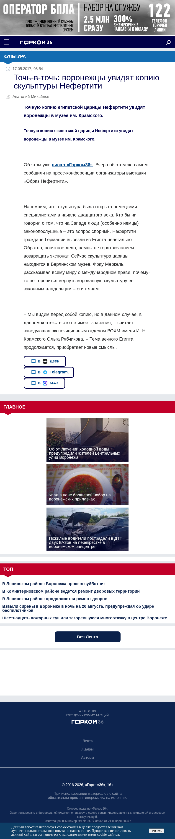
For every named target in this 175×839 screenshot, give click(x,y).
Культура (14, 56)
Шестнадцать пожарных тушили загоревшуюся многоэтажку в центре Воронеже (84, 618)
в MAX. (49, 383)
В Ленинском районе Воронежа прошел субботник (54, 584)
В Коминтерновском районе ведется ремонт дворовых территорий (71, 591)
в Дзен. (49, 361)
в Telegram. (53, 372)
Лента (87, 741)
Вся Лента (87, 637)
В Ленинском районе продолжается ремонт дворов (54, 599)
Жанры (87, 749)
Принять (156, 831)
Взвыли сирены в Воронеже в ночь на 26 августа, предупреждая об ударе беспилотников (78, 608)
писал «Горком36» (72, 164)
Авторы (87, 757)
